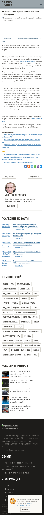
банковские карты (10, 289)
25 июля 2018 (7, 38)
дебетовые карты (23, 284)
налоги (6, 303)
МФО (35, 293)
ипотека (15, 303)
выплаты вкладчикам (11, 336)
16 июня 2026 (19, 238)
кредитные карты (9, 293)
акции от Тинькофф (21, 307)
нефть (5, 350)
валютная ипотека (10, 322)
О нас (7, 485)
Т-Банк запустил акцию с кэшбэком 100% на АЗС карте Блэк (26, 253)
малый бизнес (34, 331)
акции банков (25, 289)
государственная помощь (25, 312)
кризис (36, 322)
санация (19, 326)
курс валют (7, 312)
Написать (11, 206)
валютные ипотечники (12, 355)
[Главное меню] (40, 4)
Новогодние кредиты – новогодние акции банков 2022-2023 (22, 154)
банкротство (8, 340)
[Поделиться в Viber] (38, 166)
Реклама (9, 493)
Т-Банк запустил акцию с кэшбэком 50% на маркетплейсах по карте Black (26, 244)
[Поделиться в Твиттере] (32, 166)
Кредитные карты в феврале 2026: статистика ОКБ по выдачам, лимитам (27, 262)
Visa (35, 355)
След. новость (35, 177)
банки (3, 41)
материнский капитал (11, 345)
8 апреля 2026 (19, 248)
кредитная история (30, 317)
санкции (35, 307)
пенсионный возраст (31, 345)
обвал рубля (7, 326)
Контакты (9, 489)
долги (33, 298)
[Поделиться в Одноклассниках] (28, 166)
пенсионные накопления (20, 350)
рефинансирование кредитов (31, 38)
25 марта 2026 (19, 266)
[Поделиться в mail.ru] (41, 166)
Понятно (25, 509)
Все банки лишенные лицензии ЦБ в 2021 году (18, 162)
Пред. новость (8, 177)
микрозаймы (25, 293)
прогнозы (27, 336)
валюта (36, 350)
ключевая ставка (28, 303)
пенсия (27, 340)
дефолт (19, 340)
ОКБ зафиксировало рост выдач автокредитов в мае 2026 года (27, 235)
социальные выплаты (11, 317)
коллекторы (25, 322)
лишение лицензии (10, 298)
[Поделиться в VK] (25, 166)
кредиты (20, 38)
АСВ (12, 284)
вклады (24, 298)
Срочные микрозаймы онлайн (18, 463)
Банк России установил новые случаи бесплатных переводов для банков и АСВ (25, 226)
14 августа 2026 (19, 229)
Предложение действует (27, 61)
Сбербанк (27, 355)
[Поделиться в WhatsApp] (35, 166)
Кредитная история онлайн (17, 473)
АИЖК (36, 340)
